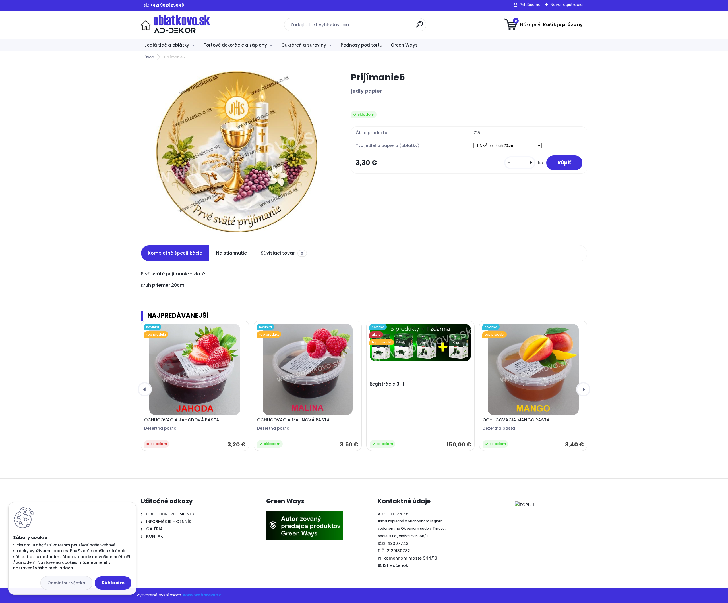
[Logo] (175, 25)
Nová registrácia (567, 4)
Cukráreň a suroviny (303, 45)
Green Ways (404, 45)
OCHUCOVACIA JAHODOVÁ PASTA (181, 420)
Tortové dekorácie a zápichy (235, 45)
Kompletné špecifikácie (175, 253)
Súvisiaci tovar (282, 253)
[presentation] (145, 389)
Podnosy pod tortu (361, 45)
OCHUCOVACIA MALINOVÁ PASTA (293, 420)
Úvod (149, 57)
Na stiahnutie (231, 253)
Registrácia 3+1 (387, 384)
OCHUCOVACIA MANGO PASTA (516, 420)
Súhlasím (113, 582)
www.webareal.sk (202, 595)
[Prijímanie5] (236, 151)
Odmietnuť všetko (66, 583)
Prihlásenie (530, 4)
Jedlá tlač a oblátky (166, 45)
